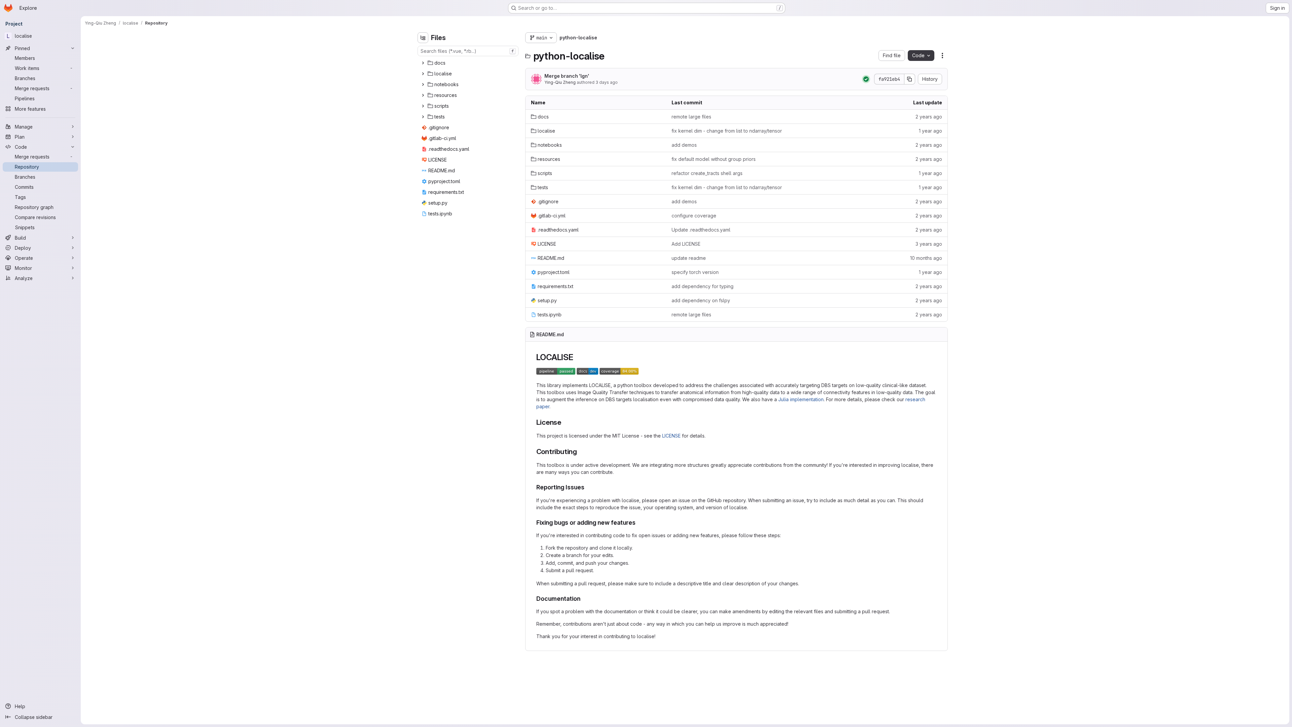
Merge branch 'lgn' (566, 76)
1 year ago (930, 131)
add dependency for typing (702, 286)
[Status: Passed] (866, 79)
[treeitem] (468, 63)
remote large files (691, 116)
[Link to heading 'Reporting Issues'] (587, 487)
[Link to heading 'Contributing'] (581, 451)
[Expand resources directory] (423, 95)
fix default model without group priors (714, 159)
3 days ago (607, 82)
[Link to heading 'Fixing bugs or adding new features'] (639, 522)
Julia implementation (801, 399)
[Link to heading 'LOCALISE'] (577, 357)
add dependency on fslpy (701, 300)
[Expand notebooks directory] (423, 84)
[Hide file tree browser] (423, 37)
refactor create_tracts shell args (707, 173)
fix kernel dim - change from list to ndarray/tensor (727, 131)
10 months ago (926, 258)
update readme (689, 258)
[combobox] (468, 51)
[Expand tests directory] (423, 117)
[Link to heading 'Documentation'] (583, 598)
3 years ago (929, 244)
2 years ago (929, 116)
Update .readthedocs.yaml (701, 230)
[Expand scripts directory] (423, 106)
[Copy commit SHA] (909, 79)
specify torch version (695, 272)
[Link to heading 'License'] (565, 422)
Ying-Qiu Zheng (560, 82)
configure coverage (694, 215)
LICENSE (671, 436)
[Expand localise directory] (423, 74)
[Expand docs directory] (423, 63)
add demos (684, 145)
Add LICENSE (686, 244)
